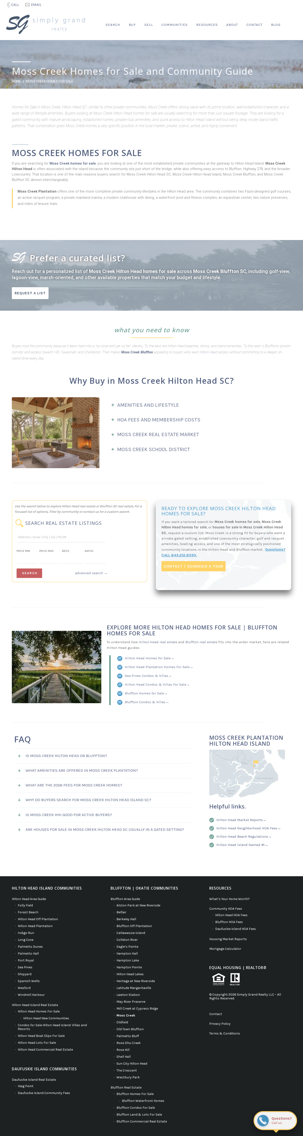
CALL (15, 4)
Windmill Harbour (31, 995)
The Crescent (126, 1070)
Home (16, 81)
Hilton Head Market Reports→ (241, 820)
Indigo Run (26, 933)
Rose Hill (122, 1050)
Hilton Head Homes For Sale (39, 1011)
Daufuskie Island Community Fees (44, 1093)
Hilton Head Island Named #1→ (242, 845)
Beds (65, 551)
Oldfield (122, 1022)
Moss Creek (125, 1015)
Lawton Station (128, 995)
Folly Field (25, 905)
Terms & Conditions (224, 1033)
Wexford (24, 988)
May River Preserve (130, 1002)
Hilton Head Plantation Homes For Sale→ (159, 667)
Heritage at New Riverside (135, 981)
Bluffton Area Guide (125, 899)
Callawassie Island (130, 933)
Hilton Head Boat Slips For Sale (41, 1036)
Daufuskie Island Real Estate (34, 1080)
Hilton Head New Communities (46, 1018)
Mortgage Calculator (225, 949)
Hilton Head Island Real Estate (35, 1005)
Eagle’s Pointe (127, 947)
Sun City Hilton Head (131, 1064)
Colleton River (127, 940)
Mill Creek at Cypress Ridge (137, 1009)
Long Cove (25, 940)
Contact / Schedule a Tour (193, 566)
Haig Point (25, 1086)
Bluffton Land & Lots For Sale (139, 1115)
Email (36, 4)
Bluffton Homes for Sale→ (146, 693)
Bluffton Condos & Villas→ (147, 702)
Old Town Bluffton (130, 1029)
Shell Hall (123, 1057)
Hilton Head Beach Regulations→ (244, 836)
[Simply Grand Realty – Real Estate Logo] (47, 24)
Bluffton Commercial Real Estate (141, 1121)
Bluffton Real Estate (126, 1087)
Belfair (121, 912)
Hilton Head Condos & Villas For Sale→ (157, 684)
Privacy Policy (220, 1024)
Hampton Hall (127, 953)
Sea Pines (25, 967)
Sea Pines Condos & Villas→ (148, 676)
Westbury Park (128, 1077)
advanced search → (91, 573)
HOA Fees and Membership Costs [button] (159, 420)
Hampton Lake (127, 960)
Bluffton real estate (201, 642)
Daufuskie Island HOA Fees (235, 929)
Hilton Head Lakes (130, 974)
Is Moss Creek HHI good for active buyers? (69, 814)
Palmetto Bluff (127, 1036)
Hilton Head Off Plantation (38, 919)
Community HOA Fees (225, 909)
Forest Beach (28, 912)
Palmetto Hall (28, 953)
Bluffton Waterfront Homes (143, 1101)
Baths (89, 551)
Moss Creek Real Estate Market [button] (158, 434)
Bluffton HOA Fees (229, 922)
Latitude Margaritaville (133, 988)
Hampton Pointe (129, 967)
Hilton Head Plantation (35, 926)
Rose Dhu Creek (128, 1043)
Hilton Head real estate (158, 642)
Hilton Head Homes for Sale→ (149, 658)
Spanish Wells (29, 981)
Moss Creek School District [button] (153, 449)
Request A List (30, 293)
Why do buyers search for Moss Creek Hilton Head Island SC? (88, 799)
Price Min (23, 551)
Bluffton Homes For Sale (135, 1094)
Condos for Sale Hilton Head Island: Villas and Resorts (52, 1027)
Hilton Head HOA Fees (231, 915)
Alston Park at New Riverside (138, 905)
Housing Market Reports (228, 939)
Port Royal (26, 960)
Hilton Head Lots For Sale (37, 1043)
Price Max (46, 551)
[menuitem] (14, 4)
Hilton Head (209, 352)
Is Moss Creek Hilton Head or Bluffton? (66, 755)
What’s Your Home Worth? (229, 899)
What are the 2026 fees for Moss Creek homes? (74, 785)
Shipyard (24, 974)
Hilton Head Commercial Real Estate (45, 1050)
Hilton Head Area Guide (29, 899)
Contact (215, 1014)
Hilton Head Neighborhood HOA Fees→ (248, 828)
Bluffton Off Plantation (134, 926)
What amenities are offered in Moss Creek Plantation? (82, 770)
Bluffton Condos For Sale (135, 1108)
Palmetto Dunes (30, 947)
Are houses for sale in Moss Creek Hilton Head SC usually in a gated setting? (105, 829)
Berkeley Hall (126, 919)
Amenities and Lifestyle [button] (148, 405)
